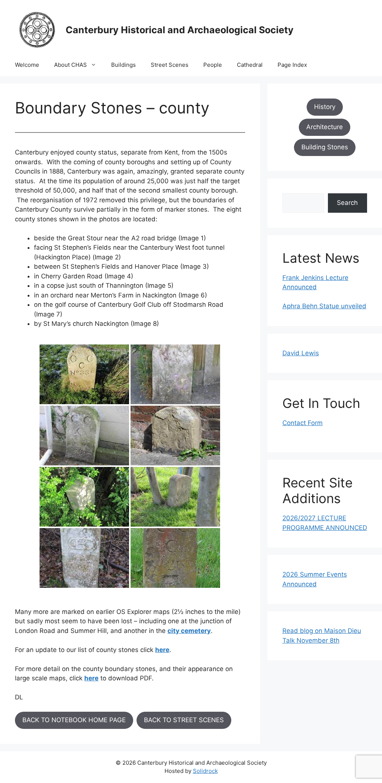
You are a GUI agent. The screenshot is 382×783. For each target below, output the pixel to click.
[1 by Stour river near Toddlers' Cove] (84, 374)
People (212, 64)
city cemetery (189, 630)
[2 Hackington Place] (175, 374)
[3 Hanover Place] (84, 435)
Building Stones (324, 147)
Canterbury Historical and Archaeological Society (180, 29)
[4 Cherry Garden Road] (175, 435)
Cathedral (250, 64)
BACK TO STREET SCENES (184, 720)
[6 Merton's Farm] (175, 497)
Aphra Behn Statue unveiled (324, 306)
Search (347, 202)
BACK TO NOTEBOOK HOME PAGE (74, 720)
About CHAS (70, 64)
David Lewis (300, 353)
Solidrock (205, 770)
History (324, 106)
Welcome (27, 64)
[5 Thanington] (84, 497)
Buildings (123, 64)
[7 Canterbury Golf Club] (84, 558)
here (162, 649)
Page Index (292, 64)
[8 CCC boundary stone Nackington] (175, 558)
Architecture (324, 127)
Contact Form (302, 423)
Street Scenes (169, 64)
